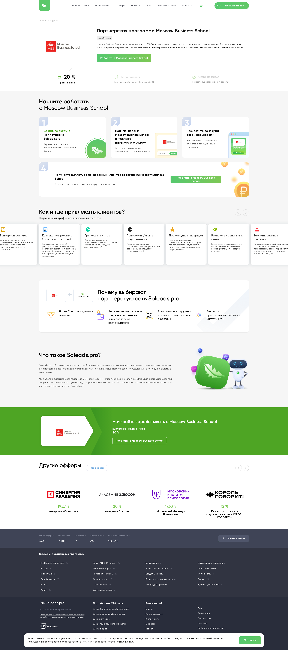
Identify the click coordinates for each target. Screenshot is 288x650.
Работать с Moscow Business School (124, 58)
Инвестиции (47, 574)
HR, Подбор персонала (54, 563)
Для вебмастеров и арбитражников (111, 609)
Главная (42, 21)
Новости (136, 5)
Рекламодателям (167, 5)
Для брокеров (100, 629)
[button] (238, 212)
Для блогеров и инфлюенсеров (109, 614)
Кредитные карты (156, 574)
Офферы (120, 5)
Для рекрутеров (101, 619)
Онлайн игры (206, 574)
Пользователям (80, 5)
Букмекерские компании (211, 563)
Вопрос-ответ (205, 618)
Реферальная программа (211, 628)
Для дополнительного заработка (109, 624)
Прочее (203, 579)
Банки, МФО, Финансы (106, 563)
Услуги (45, 590)
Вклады (45, 568)
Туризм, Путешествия (210, 585)
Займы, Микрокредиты (159, 568)
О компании (204, 613)
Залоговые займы (208, 568)
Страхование (102, 585)
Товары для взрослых (158, 585)
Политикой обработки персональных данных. (108, 642)
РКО (44, 585)
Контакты (187, 5)
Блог (149, 5)
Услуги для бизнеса (104, 590)
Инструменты (102, 5)
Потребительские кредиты (161, 579)
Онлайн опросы (102, 579)
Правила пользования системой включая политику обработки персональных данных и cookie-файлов (62, 616)
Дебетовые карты (104, 568)
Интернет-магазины (105, 574)
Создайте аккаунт (57, 131)
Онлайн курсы (104, 38)
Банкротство (153, 563)
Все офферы (97, 468)
